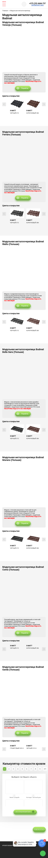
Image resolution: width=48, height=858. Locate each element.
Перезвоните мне (37, 5)
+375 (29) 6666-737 (37, 3)
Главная (5, 10)
